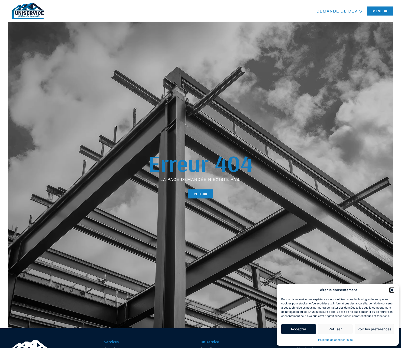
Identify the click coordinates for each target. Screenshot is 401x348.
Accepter (298, 329)
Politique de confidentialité (335, 340)
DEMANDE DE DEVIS (339, 11)
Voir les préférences (374, 329)
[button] (391, 290)
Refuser (335, 329)
